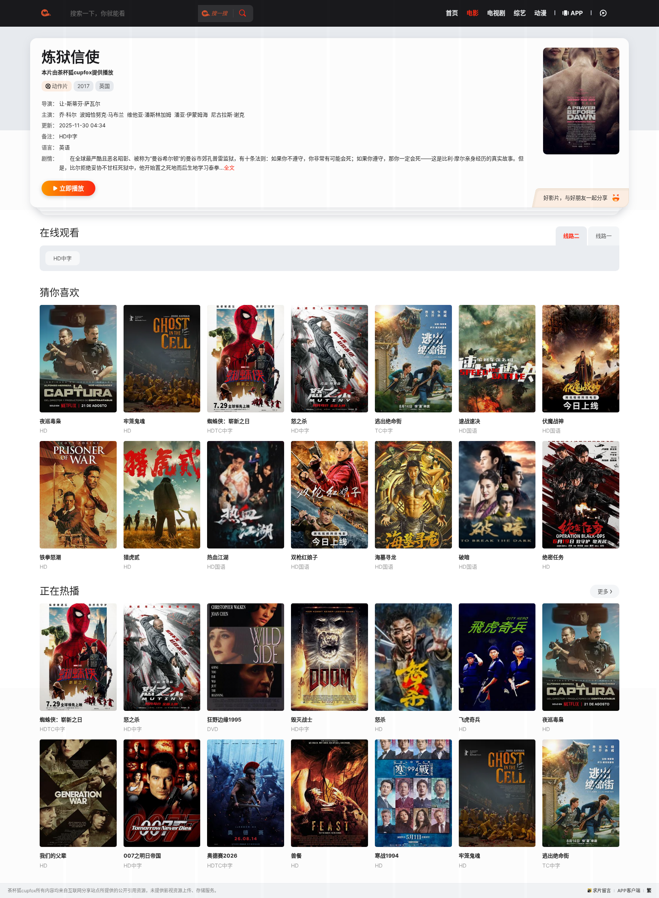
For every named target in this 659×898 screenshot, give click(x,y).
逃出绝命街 (388, 421)
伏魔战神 (553, 421)
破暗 (464, 557)
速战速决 (469, 421)
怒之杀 (299, 421)
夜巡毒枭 (50, 421)
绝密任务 (553, 557)
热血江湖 (217, 557)
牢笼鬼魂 (134, 421)
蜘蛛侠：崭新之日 (228, 421)
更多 (603, 591)
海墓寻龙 (385, 557)
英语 (64, 147)
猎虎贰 (132, 557)
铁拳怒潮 (50, 557)
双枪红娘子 (304, 557)
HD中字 (62, 258)
